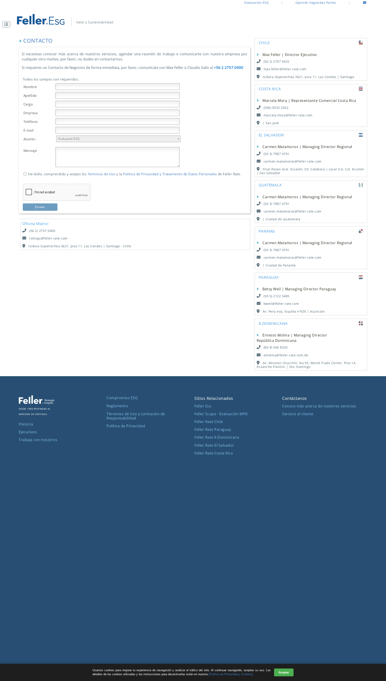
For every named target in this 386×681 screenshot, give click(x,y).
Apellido (30, 95)
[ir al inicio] (44, 19)
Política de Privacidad (126, 425)
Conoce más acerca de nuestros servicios (319, 406)
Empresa (30, 113)
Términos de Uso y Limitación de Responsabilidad (136, 416)
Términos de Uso (102, 174)
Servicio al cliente (297, 413)
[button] (7, 24)
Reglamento (117, 405)
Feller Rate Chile (208, 421)
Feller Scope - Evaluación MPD (221, 413)
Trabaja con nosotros (38, 439)
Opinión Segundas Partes (316, 2)
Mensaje (30, 150)
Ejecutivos (28, 431)
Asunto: (29, 139)
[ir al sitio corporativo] (37, 402)
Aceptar (284, 672)
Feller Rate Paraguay (212, 429)
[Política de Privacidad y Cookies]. (231, 674)
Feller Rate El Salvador (214, 445)
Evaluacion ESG (256, 2)
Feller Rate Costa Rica (213, 453)
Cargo (28, 104)
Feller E (202, 406)
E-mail (28, 130)
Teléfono (30, 121)
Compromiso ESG (122, 397)
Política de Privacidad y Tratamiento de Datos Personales (170, 174)
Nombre (30, 87)
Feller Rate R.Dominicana (216, 437)
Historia (26, 424)
